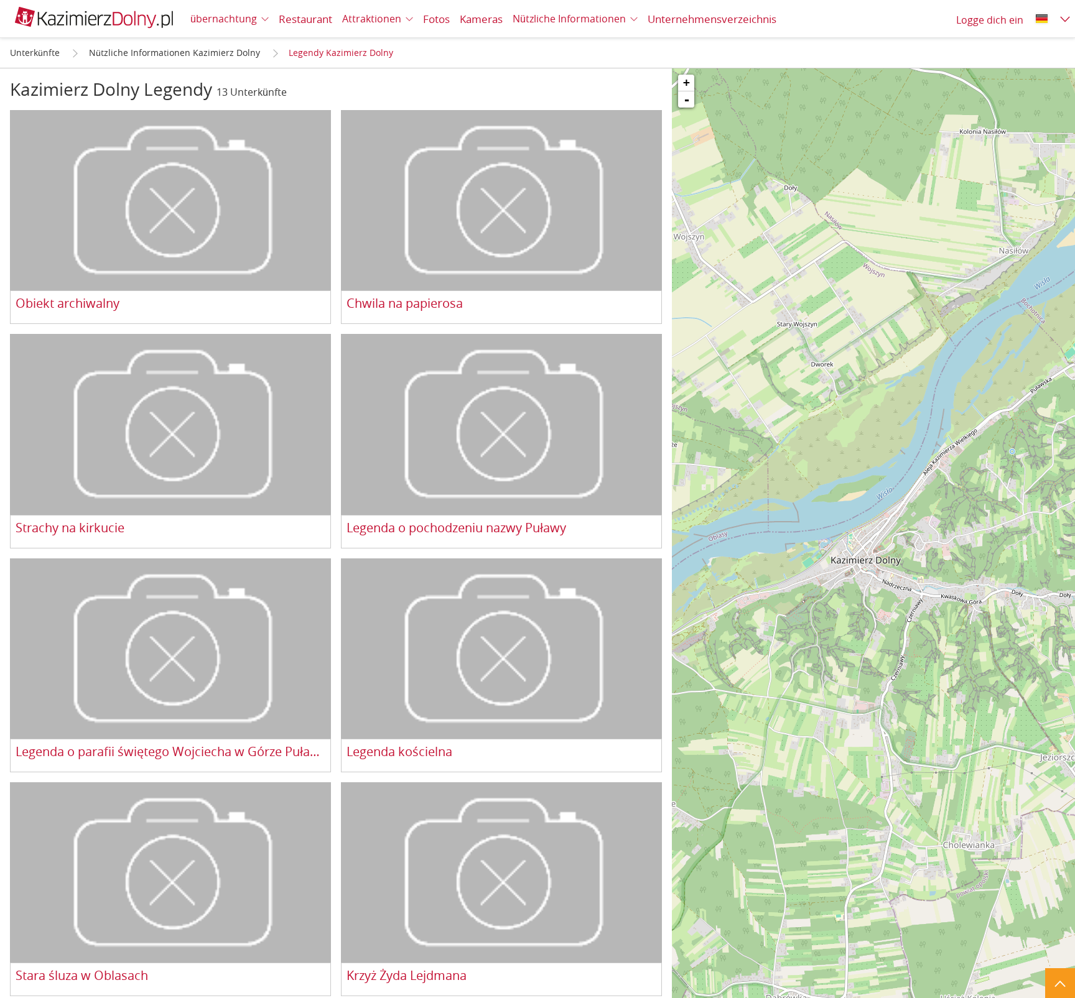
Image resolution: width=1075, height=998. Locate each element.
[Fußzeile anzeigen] (1060, 983)
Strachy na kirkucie (70, 528)
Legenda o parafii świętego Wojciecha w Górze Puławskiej (170, 752)
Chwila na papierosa (405, 304)
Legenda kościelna (399, 752)
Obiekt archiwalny (67, 304)
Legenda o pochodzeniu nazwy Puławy (456, 528)
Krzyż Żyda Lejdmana (407, 976)
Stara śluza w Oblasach (82, 976)
